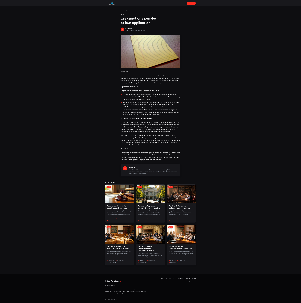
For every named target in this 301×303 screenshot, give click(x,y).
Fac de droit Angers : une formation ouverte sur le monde (118, 247)
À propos (182, 3)
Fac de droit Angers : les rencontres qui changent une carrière (146, 248)
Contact (191, 3)
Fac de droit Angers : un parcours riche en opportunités (149, 207)
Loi (145, 3)
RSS (195, 281)
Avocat (150, 3)
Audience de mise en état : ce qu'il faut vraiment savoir (117, 207)
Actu (135, 3)
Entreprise (158, 3)
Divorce (174, 3)
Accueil (128, 3)
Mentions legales (187, 281)
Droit (140, 3)
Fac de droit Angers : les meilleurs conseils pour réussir (179, 207)
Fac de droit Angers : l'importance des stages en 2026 (180, 247)
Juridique (166, 3)
